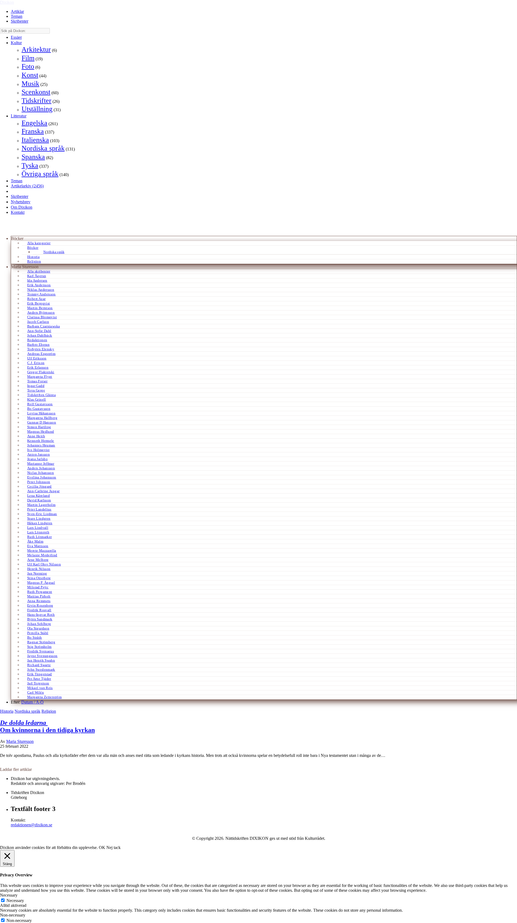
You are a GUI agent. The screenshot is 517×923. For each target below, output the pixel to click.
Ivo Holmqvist (38, 450)
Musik (30, 84)
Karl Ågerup (36, 276)
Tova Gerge (36, 390)
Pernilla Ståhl (37, 633)
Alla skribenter (38, 271)
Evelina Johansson (41, 477)
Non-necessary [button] (12, 915)
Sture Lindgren (38, 518)
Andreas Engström (41, 354)
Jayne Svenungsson (42, 656)
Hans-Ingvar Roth (41, 615)
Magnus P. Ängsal (41, 583)
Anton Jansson (38, 454)
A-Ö (40, 702)
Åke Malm (35, 541)
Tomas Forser (37, 381)
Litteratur (18, 116)
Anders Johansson (41, 468)
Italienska (35, 140)
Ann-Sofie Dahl (39, 331)
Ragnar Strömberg (41, 642)
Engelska (34, 123)
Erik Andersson (39, 285)
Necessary (15, 900)
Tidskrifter (36, 100)
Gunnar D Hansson (41, 422)
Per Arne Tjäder (39, 679)
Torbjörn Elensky (40, 349)
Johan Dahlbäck (39, 335)
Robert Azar (36, 299)
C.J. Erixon (35, 363)
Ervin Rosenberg (40, 605)
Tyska (30, 165)
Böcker (32, 248)
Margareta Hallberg (42, 418)
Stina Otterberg (39, 578)
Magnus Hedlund (40, 431)
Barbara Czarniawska (43, 326)
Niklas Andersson (40, 290)
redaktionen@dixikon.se (31, 825)
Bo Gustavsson (38, 409)
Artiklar (17, 11)
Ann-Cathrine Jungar (43, 491)
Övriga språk (40, 174)
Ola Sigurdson (38, 628)
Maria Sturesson (20, 741)
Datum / (28, 702)
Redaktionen (37, 340)
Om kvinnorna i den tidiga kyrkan (47, 726)
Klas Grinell (36, 399)
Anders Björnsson (41, 312)
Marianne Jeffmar (40, 464)
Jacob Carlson (38, 322)
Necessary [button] (9, 895)
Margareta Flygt (39, 377)
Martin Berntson (40, 308)
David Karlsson (39, 500)
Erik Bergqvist (38, 303)
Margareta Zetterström (44, 697)
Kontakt (18, 212)
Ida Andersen (37, 280)
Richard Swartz (39, 665)
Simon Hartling (39, 427)
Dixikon (7, 2)
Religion (34, 261)
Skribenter (19, 21)
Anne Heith (36, 436)
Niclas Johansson (40, 473)
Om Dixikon (21, 207)
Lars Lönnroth (38, 532)
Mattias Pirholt (39, 596)
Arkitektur (36, 49)
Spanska (33, 157)
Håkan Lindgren (39, 523)
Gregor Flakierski (40, 372)
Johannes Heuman (41, 445)
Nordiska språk (43, 148)
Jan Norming (37, 573)
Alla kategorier (39, 243)
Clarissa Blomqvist (42, 317)
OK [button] (102, 847)
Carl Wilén (35, 692)
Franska (33, 131)
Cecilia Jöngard (39, 486)
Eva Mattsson (37, 546)
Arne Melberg (38, 560)
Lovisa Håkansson (41, 413)
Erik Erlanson (37, 367)
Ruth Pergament (39, 592)
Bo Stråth (34, 637)
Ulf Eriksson (37, 358)
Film (28, 58)
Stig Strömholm (39, 647)
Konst (30, 75)
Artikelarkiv (27, 186)
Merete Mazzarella (41, 550)
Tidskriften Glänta (41, 395)
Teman (16, 16)
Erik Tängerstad (39, 674)
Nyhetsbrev (20, 202)
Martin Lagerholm (41, 505)
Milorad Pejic (37, 587)
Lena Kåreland (38, 496)
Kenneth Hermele (40, 441)
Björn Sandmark (39, 619)
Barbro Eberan (38, 344)
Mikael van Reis (40, 688)
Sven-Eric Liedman (42, 514)
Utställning (37, 109)
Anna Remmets (39, 601)
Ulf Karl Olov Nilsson (44, 564)
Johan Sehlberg (39, 624)
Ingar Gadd (35, 386)
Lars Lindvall (37, 528)
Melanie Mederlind (42, 555)
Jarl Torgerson (38, 683)
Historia (33, 257)
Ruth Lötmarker (39, 537)
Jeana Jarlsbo (37, 459)
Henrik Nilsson (38, 569)
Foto (28, 66)
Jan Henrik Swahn (41, 660)
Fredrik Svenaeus (40, 651)
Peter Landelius (39, 509)
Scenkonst (36, 92)
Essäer (16, 37)
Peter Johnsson (38, 482)
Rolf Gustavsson (40, 404)
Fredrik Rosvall (39, 610)
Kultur (16, 42)
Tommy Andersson (41, 294)
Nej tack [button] (113, 847)
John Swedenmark (41, 669)
